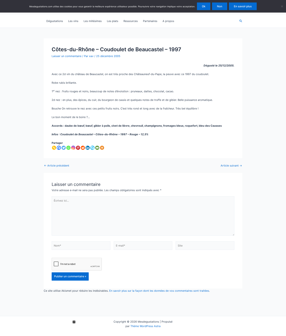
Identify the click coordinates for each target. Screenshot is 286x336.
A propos (168, 21)
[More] (102, 148)
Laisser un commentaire (66, 56)
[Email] (97, 148)
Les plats (112, 21)
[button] (240, 21)
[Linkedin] (88, 148)
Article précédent (56, 165)
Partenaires (150, 21)
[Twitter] (64, 148)
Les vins (73, 21)
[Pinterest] (78, 148)
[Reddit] (83, 148)
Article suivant (231, 165)
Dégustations (54, 21)
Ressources (130, 21)
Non (219, 6)
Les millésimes (93, 21)
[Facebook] (59, 148)
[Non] (282, 6)
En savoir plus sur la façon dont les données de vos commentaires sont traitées (159, 290)
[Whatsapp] (68, 148)
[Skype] (92, 148)
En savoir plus (243, 6)
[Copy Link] (54, 148)
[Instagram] (73, 148)
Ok (203, 6)
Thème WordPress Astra (145, 326)
